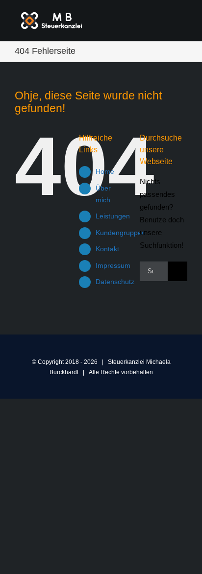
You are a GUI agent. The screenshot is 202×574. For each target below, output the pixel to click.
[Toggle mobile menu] (183, 19)
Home (105, 171)
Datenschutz (115, 282)
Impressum (113, 265)
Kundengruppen (121, 233)
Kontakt (107, 249)
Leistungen (113, 216)
